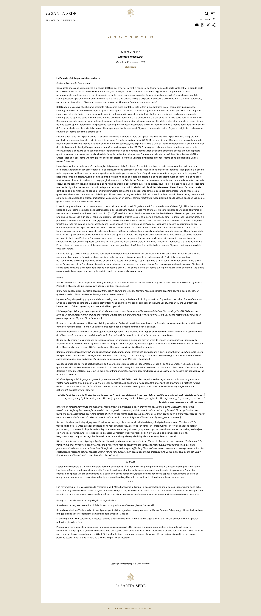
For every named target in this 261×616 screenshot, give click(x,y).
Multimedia (130, 67)
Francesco (53, 20)
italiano (204, 20)
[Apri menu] (212, 13)
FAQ (108, 609)
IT (142, 37)
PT (151, 37)
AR (109, 37)
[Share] (214, 25)
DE (115, 37)
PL (146, 37)
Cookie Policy (130, 609)
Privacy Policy (145, 609)
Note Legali (117, 609)
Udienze (66, 20)
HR (136, 37)
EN (120, 37)
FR (131, 37)
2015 (75, 20)
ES (126, 37)
